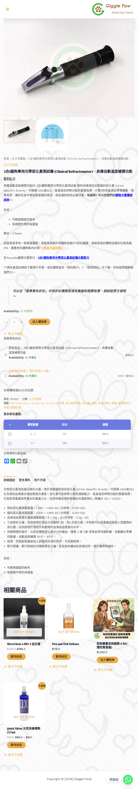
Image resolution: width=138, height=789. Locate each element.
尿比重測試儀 (73, 403)
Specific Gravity (45, 403)
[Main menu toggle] (7, 9)
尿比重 (60, 403)
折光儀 (86, 403)
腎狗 (107, 403)
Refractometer (19, 403)
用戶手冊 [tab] (40, 480)
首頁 (6, 158)
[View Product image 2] (52, 135)
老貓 (100, 403)
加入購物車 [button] (107, 660)
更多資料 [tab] (24, 480)
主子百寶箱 (18, 158)
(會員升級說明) (52, 248)
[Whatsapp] (128, 779)
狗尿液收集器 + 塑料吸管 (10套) (29, 371)
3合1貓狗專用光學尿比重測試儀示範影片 (63, 257)
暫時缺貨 (16, 656)
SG (32, 403)
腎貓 (113, 403)
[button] (13, 333)
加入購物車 (39, 321)
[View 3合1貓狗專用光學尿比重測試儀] (19, 131)
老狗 (93, 403)
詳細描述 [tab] (9, 480)
